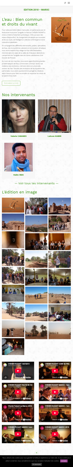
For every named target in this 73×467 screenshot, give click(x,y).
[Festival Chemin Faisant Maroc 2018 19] (13, 311)
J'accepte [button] (63, 461)
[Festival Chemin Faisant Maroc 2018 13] (13, 275)
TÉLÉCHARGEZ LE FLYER (11, 83)
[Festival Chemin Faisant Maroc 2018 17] (36, 295)
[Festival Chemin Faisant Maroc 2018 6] (59, 223)
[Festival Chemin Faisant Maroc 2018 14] (36, 277)
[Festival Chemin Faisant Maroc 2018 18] (59, 295)
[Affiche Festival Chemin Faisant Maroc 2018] (13, 205)
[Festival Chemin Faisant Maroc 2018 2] (59, 206)
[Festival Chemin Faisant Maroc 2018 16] (13, 293)
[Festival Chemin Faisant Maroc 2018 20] (36, 312)
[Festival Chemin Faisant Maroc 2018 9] (59, 241)
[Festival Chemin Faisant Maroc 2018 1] (36, 206)
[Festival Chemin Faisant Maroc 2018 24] (59, 330)
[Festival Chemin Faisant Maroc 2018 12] (59, 259)
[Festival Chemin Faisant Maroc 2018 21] (59, 312)
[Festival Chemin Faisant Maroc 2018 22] (13, 328)
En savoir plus (37, 464)
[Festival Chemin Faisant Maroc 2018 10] (13, 257)
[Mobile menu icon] (69, 3)
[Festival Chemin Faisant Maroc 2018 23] (36, 330)
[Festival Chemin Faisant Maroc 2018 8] (36, 241)
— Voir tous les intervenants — (36, 183)
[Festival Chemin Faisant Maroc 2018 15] (59, 277)
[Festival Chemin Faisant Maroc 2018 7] (13, 239)
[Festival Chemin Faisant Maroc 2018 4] (13, 222)
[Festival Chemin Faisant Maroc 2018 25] (13, 346)
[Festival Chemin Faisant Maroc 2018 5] (36, 223)
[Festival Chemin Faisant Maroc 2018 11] (36, 259)
